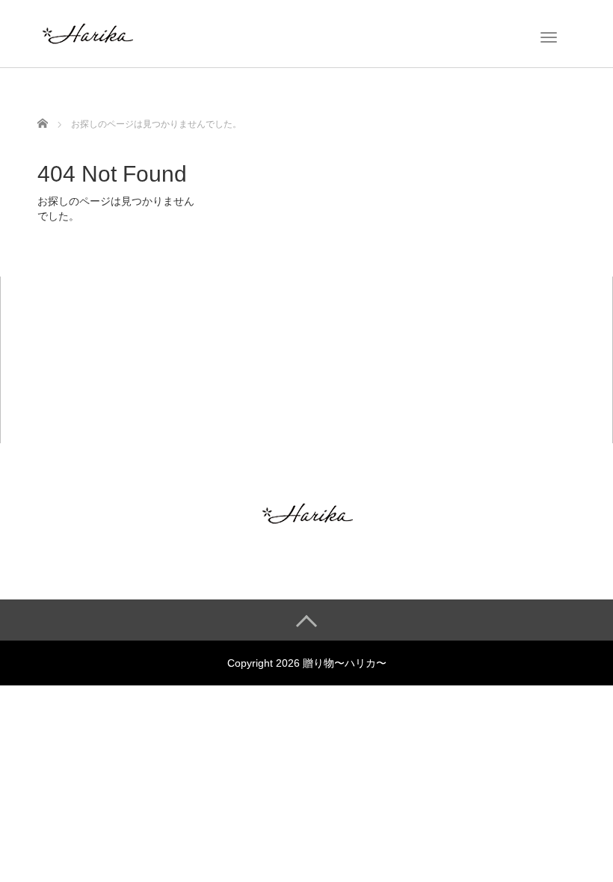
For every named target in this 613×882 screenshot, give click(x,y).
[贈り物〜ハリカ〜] (86, 32)
